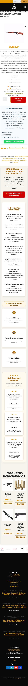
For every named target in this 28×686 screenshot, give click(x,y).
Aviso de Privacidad (18, 678)
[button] (25, 26)
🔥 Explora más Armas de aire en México (14, 194)
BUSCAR (25, 1)
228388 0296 (16, 574)
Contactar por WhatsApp (14, 141)
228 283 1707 (17, 575)
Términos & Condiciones (14, 650)
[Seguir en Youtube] (16, 667)
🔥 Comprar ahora (18, 100)
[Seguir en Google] (12, 667)
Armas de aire (19, 156)
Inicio (14, 659)
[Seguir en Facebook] (8, 667)
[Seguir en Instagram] (20, 667)
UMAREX (16, 162)
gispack (11, 160)
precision (16, 160)
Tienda (14, 660)
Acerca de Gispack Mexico (14, 649)
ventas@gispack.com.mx (14, 576)
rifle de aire (23, 160)
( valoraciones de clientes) (18, 148)
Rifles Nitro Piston (11, 158)
